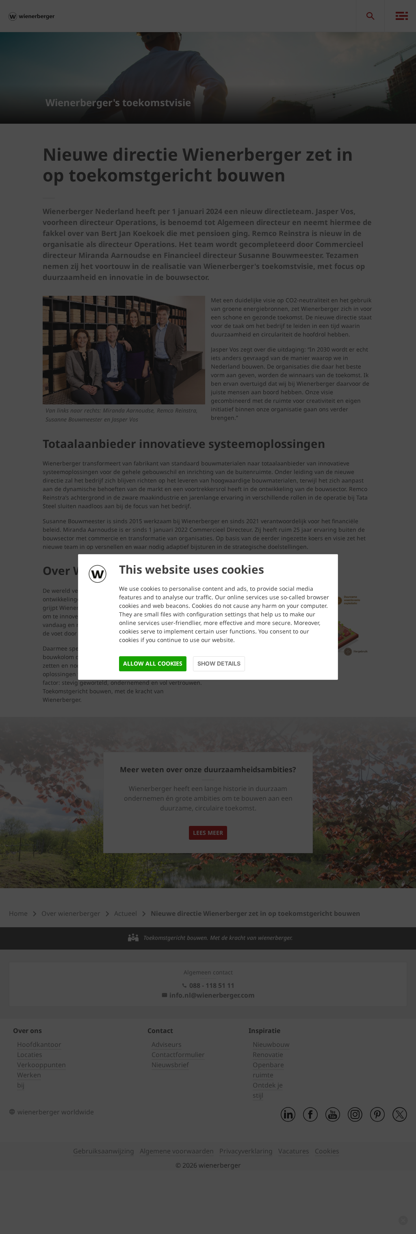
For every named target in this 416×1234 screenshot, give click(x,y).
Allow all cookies (152, 663)
